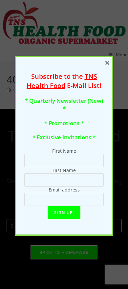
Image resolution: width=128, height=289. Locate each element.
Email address (64, 190)
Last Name (64, 170)
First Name (64, 151)
